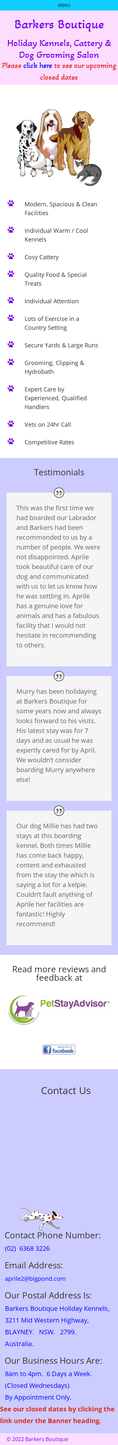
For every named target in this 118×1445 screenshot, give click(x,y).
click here (37, 65)
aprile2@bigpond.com (33, 1278)
